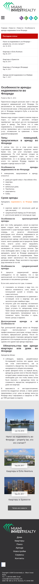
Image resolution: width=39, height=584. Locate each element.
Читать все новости (19, 508)
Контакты (19, 558)
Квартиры (19, 540)
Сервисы (19, 554)
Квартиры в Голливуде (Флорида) (15, 67)
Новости (12, 28)
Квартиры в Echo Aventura (12, 51)
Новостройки (19, 551)
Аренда (19, 547)
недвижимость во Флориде (21, 201)
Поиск (19, 544)
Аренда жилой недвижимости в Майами (17, 75)
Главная (4, 28)
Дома (19, 537)
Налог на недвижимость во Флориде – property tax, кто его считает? (17, 42)
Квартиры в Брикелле (11, 59)
